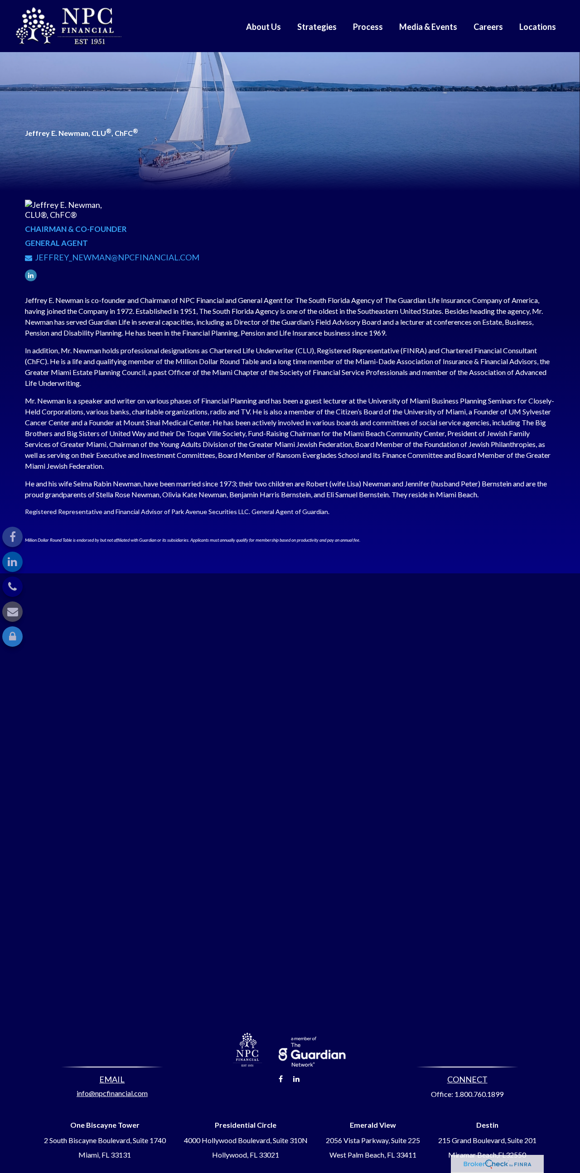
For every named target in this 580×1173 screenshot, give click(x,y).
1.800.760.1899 (478, 1094)
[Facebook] (12, 537)
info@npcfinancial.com (112, 1093)
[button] (263, 26)
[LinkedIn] (12, 562)
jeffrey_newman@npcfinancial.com (117, 257)
